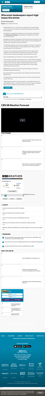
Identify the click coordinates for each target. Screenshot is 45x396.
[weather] (4, 186)
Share (37, 1)
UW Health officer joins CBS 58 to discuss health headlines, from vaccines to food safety (22, 227)
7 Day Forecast (12, 191)
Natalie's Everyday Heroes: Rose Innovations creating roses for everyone (31, 270)
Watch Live (5, 10)
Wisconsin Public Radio (12, 35)
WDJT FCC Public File (11, 383)
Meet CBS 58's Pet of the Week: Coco (31, 258)
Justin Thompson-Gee (8, 21)
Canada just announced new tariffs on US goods (13, 208)
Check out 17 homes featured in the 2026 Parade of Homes (15, 218)
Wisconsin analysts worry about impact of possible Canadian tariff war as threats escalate (31, 153)
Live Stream (11, 336)
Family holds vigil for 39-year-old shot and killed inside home (31, 140)
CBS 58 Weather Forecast (29, 194)
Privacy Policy (28, 99)
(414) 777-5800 (25, 357)
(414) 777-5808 (26, 356)
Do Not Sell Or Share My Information (24, 338)
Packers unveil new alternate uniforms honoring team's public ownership (18, 222)
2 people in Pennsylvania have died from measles (13, 213)
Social (3, 336)
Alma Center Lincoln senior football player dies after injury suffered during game (32, 164)
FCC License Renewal (17, 383)
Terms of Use (22, 99)
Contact (19, 336)
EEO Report (22, 383)
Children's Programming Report (29, 383)
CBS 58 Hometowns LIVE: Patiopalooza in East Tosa (31, 282)
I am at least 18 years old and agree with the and (17, 99)
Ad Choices (36, 383)
